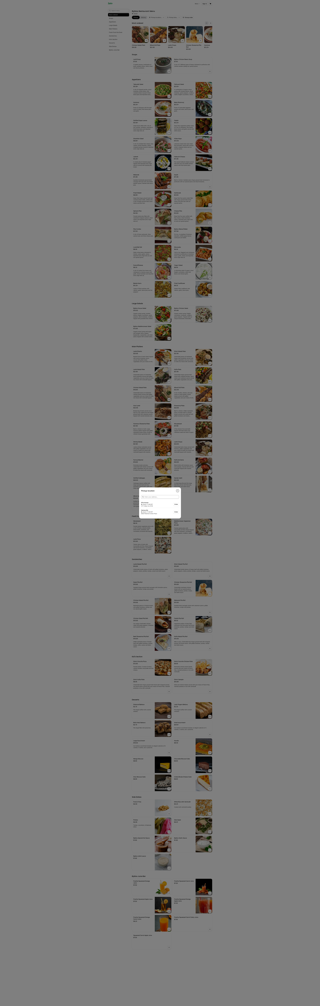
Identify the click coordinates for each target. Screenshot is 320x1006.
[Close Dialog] (177, 490)
